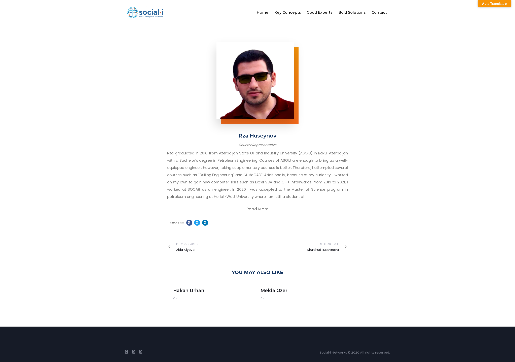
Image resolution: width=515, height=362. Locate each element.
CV (175, 298)
